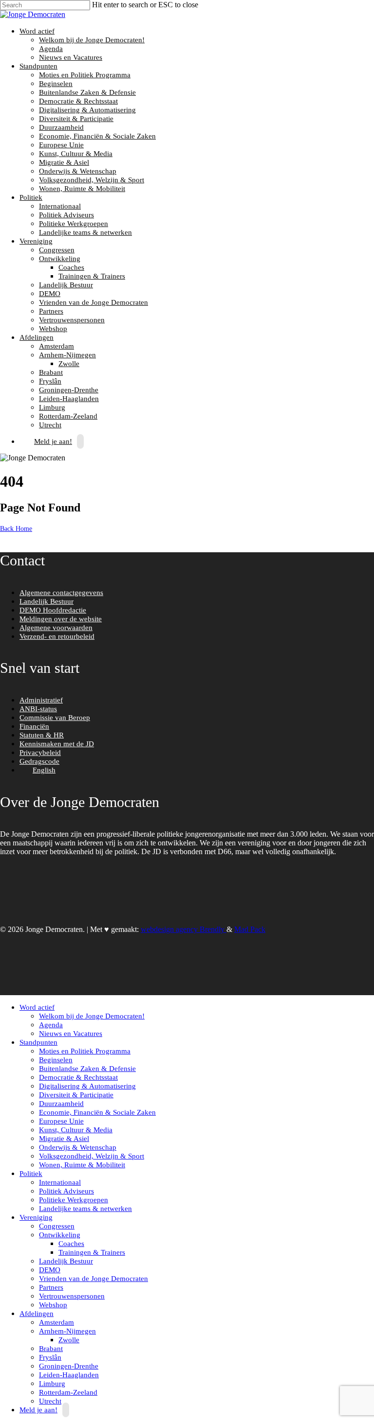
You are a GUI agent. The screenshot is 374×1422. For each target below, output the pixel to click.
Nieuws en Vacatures (70, 57)
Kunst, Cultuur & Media (75, 154)
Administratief (41, 700)
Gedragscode (39, 761)
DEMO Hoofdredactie (52, 610)
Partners (51, 311)
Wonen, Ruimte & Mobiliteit (82, 189)
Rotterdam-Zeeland (68, 416)
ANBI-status (38, 709)
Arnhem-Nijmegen (66, 355)
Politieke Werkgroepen (73, 224)
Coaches (71, 267)
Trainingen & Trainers (91, 276)
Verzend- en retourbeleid (56, 636)
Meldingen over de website (60, 619)
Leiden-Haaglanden (69, 399)
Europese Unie (61, 145)
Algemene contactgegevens (61, 593)
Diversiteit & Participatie (76, 119)
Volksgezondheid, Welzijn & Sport (91, 180)
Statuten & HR (41, 735)
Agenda (51, 49)
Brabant (51, 372)
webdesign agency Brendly (183, 929)
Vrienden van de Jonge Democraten (93, 302)
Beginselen (56, 84)
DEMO (49, 294)
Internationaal (60, 206)
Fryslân (50, 381)
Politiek (29, 197)
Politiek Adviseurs (66, 215)
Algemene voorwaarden (56, 628)
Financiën (34, 726)
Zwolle (68, 364)
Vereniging (34, 241)
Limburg (52, 407)
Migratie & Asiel (64, 162)
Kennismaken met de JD (56, 744)
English (44, 770)
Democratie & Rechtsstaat (78, 101)
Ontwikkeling (58, 259)
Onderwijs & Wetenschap (77, 171)
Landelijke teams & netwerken (85, 232)
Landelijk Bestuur (66, 285)
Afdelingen (35, 337)
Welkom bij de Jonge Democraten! (92, 40)
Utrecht (50, 1401)
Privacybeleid (40, 752)
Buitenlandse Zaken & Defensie (87, 92)
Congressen (57, 250)
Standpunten (37, 66)
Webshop (53, 329)
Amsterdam (56, 346)
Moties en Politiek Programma (85, 75)
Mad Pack (249, 929)
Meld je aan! (53, 441)
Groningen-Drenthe (68, 390)
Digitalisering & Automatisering (87, 110)
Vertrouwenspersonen (72, 320)
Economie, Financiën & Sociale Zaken (97, 136)
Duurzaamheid (61, 127)
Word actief (35, 31)
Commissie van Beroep (54, 717)
